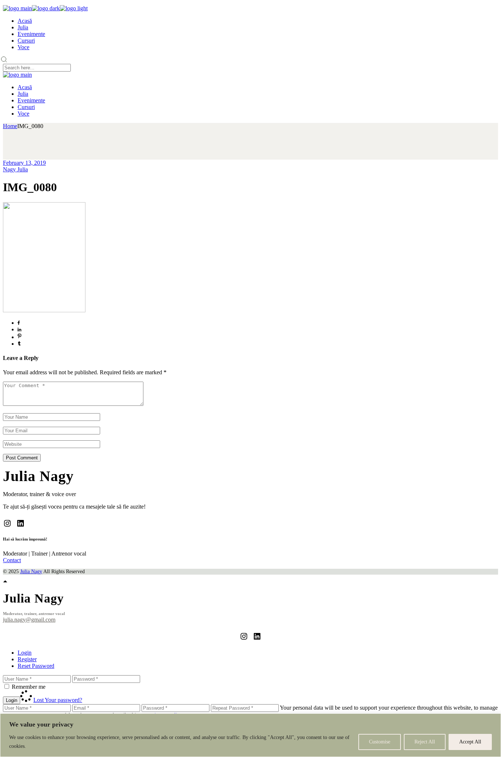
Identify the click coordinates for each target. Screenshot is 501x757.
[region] (250, 735)
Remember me (28, 687)
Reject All (424, 742)
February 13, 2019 (24, 163)
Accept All (470, 742)
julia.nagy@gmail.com (29, 619)
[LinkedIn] (20, 523)
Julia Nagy (31, 571)
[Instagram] (7, 523)
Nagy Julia (15, 169)
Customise (379, 742)
